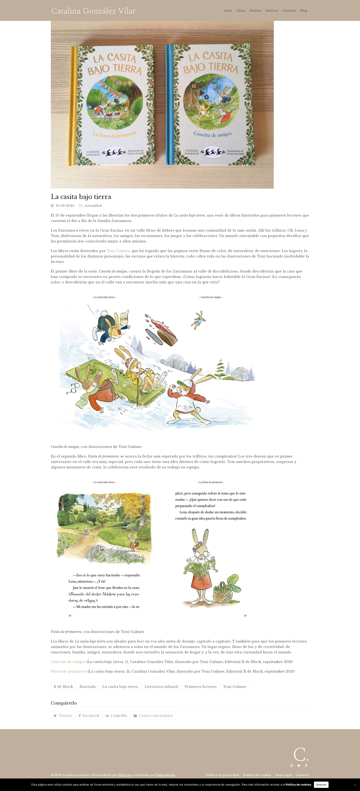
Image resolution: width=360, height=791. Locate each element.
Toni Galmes (118, 251)
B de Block (63, 687)
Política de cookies (298, 784)
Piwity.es (124, 775)
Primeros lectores (201, 687)
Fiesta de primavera (69, 671)
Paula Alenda (165, 775)
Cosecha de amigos (68, 662)
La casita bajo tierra (120, 687)
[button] (63, 715)
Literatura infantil (161, 687)
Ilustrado (88, 687)
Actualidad (93, 206)
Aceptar (321, 784)
